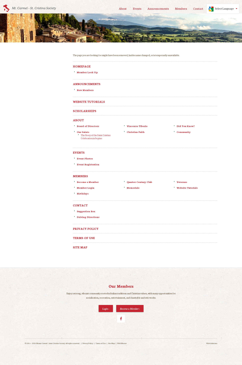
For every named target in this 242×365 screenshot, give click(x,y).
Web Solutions (211, 343)
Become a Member (88, 182)
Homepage (82, 66)
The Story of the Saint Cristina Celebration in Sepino (95, 136)
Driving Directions (88, 217)
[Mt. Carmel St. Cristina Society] (29, 8)
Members (181, 8)
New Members (85, 90)
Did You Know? (186, 126)
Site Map (80, 247)
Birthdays (83, 193)
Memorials (133, 187)
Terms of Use (84, 238)
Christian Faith (136, 132)
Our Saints (83, 132)
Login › (105, 308)
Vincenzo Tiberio (137, 126)
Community (184, 132)
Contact (198, 8)
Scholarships (84, 111)
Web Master (122, 343)
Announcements (158, 8)
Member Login (85, 187)
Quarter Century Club (139, 182)
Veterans (182, 182)
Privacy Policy (85, 229)
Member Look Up (87, 72)
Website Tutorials (89, 102)
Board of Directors (88, 126)
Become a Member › (130, 308)
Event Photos (85, 158)
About (123, 8)
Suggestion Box (86, 211)
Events (137, 8)
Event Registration (88, 164)
